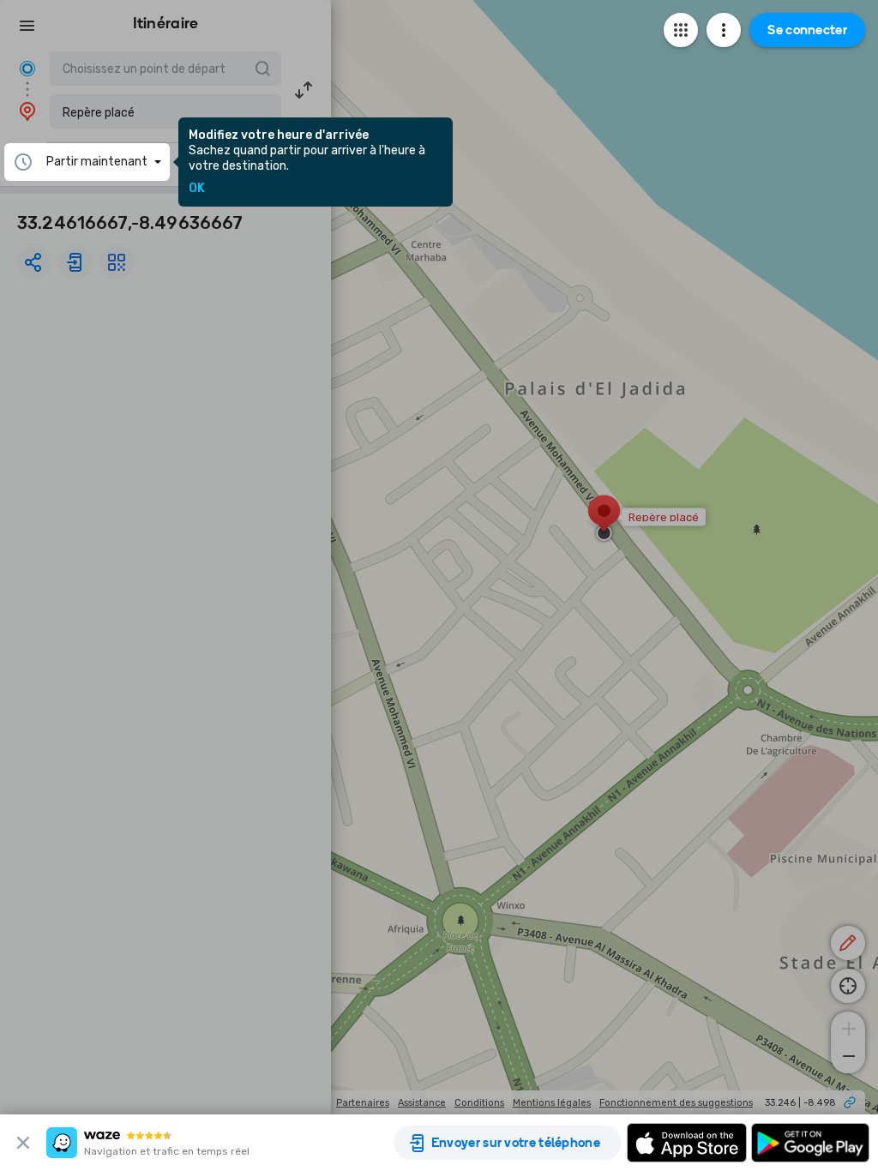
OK (197, 188)
